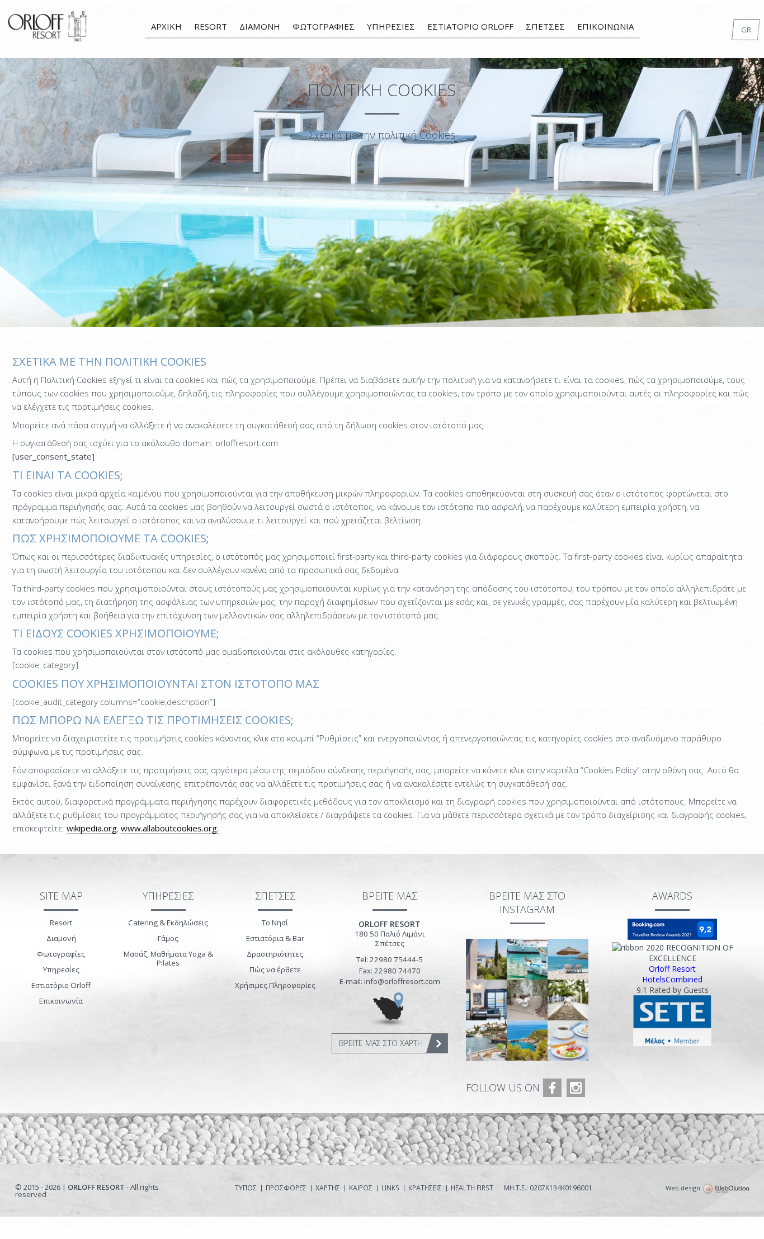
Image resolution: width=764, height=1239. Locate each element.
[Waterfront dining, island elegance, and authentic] (486, 1040)
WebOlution (726, 1189)
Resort (210, 26)
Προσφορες (286, 1188)
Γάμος (168, 938)
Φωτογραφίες (61, 954)
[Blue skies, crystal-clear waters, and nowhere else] (568, 959)
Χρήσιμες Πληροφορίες (275, 985)
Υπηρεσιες (391, 26)
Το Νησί (275, 923)
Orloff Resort (672, 968)
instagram (576, 1088)
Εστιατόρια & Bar (275, 938)
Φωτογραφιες (324, 26)
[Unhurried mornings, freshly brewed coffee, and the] (568, 1040)
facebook (552, 1088)
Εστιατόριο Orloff (61, 985)
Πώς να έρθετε (275, 969)
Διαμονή (61, 938)
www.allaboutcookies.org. (170, 828)
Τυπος (246, 1188)
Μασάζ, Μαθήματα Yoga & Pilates (168, 958)
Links (390, 1188)
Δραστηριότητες (275, 954)
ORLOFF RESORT (48, 30)
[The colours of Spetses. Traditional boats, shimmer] (527, 959)
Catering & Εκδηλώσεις (168, 923)
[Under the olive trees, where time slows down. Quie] (527, 1000)
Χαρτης (327, 1188)
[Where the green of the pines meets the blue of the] (527, 1040)
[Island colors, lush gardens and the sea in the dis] (486, 959)
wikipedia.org (92, 828)
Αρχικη (166, 26)
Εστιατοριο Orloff (470, 26)
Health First (472, 1188)
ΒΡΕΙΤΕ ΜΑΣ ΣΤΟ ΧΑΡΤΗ (381, 1043)
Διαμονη (259, 26)
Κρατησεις (425, 1188)
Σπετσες (545, 26)
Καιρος (360, 1188)
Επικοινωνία (61, 1001)
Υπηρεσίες (61, 969)
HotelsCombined (672, 979)
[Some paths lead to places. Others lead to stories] (568, 1000)
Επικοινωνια (605, 26)
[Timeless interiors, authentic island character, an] (486, 1000)
